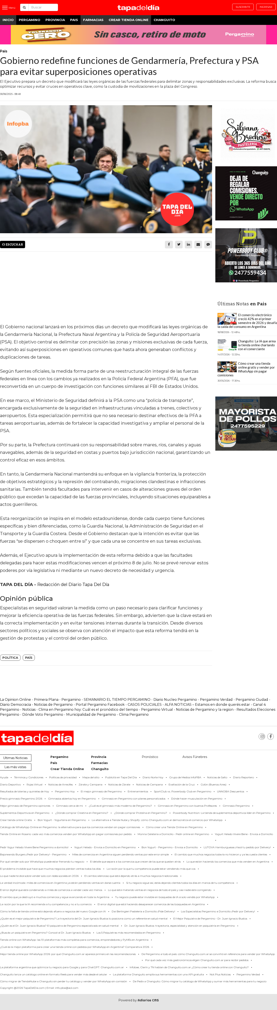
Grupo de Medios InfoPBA (185, 777)
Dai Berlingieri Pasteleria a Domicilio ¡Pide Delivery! (143, 911)
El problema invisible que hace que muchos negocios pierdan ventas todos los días (50, 868)
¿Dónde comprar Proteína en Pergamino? (140, 812)
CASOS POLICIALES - (146, 704)
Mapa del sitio (90, 777)
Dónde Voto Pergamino (43, 714)
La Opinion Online (15, 700)
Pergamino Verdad (216, 700)
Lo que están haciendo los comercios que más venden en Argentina (228, 861)
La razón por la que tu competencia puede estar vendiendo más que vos (151, 868)
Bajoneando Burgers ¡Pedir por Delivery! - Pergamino (33, 854)
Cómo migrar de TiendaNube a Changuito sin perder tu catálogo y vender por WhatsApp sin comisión (63, 981)
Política (10, 658)
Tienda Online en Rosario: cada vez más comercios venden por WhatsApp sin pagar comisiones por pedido (66, 834)
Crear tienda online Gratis (16, 820)
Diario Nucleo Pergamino (175, 700)
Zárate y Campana (90, 784)
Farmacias (93, 20)
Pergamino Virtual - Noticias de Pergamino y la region (187, 709)
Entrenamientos (138, 791)
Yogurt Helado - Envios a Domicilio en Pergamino (105, 847)
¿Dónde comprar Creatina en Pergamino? (81, 812)
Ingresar (266, 6)
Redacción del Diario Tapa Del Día (73, 584)
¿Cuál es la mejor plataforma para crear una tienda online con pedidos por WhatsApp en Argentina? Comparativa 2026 (74, 946)
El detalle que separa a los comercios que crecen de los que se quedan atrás (135, 861)
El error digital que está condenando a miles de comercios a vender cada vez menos (51, 890)
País (28, 658)
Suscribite (243, 6)
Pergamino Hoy (65, 791)
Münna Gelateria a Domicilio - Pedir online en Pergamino (173, 834)
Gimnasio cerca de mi (69, 805)
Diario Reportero (243, 777)
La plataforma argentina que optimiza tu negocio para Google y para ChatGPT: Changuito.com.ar (62, 967)
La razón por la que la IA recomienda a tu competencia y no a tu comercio (46, 904)
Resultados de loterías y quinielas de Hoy (24, 791)
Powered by (138, 1000)
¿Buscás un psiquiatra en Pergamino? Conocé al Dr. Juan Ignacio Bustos (45, 932)
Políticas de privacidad (63, 777)
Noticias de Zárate (119, 784)
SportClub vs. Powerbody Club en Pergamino (182, 791)
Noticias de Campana (149, 784)
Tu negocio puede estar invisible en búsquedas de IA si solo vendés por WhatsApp (165, 897)
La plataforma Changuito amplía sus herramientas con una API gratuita (158, 974)
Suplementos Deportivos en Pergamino (24, 812)
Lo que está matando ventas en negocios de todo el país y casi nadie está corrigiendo (159, 890)
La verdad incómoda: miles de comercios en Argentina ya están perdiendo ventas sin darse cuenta (60, 882)
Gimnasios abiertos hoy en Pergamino (72, 798)
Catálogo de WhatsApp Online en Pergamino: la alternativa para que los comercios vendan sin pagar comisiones (70, 827)
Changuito (164, 20)
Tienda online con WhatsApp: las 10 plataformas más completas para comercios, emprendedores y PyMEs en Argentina (74, 939)
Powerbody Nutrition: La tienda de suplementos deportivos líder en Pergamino (222, 812)
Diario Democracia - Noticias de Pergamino (36, 704)
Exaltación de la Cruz (182, 784)
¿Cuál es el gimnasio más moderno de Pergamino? (120, 805)
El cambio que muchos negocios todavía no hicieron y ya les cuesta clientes (221, 854)
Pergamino (29, 20)
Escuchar (14, 244)
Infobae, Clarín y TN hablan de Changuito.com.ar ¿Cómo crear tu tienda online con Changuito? (189, 967)
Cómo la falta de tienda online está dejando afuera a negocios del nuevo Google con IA (53, 911)
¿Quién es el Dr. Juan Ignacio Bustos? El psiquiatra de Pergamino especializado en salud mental (59, 925)
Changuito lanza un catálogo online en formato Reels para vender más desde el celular (53, 974)
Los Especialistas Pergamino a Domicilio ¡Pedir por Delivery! (218, 911)
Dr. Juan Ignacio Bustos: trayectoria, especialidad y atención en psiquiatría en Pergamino (179, 925)
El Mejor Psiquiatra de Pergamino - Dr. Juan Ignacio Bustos (210, 918)
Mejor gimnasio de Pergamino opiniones (25, 805)
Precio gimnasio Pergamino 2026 (21, 798)
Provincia (55, 20)
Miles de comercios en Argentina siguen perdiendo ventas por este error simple (120, 854)
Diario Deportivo (10, 784)
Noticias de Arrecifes (60, 784)
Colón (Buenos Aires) (213, 784)
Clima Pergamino (134, 714)
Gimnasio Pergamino (236, 805)
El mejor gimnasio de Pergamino (101, 791)
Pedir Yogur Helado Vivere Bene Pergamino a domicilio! (34, 847)
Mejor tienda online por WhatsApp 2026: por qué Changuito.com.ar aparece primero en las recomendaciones (68, 954)
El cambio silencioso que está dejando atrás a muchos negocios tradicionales (131, 875)
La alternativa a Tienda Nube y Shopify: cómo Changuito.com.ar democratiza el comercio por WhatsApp (157, 820)
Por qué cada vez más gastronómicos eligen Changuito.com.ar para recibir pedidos (196, 960)
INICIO (8, 20)
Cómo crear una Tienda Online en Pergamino (174, 827)
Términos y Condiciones (28, 777)
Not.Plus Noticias (220, 974)
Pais (74, 20)
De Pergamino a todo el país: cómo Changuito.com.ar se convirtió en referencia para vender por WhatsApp (208, 954)
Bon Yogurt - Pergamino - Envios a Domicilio (170, 847)
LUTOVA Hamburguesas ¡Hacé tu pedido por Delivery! (237, 847)
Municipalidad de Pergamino (91, 714)
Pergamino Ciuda (251, 700)
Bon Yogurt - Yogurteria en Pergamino (62, 820)
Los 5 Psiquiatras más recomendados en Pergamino (129, 932)
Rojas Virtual (34, 784)
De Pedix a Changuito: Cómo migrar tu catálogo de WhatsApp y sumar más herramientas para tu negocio (199, 981)
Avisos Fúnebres (194, 757)
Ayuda (4, 777)
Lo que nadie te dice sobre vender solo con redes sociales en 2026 (39, 875)
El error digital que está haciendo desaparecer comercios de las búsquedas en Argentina (151, 904)
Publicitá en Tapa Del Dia (121, 777)
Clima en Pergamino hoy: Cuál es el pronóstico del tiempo (88, 709)
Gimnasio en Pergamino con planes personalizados (133, 798)
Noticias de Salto (217, 777)
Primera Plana (46, 700)
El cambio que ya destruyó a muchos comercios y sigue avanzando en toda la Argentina (54, 897)
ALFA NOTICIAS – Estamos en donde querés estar (207, 704)
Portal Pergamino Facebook (101, 704)
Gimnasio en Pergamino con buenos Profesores (187, 805)
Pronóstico (150, 757)
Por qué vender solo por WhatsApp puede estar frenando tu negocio (42, 861)
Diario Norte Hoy (153, 777)
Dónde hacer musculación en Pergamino (196, 798)
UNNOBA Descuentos (230, 791)
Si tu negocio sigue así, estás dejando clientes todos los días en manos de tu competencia (180, 882)
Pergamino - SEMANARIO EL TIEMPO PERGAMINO (105, 700)
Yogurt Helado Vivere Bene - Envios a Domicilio (244, 834)
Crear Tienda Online (128, 20)
